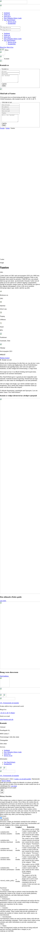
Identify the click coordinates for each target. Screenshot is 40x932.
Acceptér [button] (13, 788)
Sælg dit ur (7, 16)
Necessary (5, 818)
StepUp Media (6, 781)
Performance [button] (4, 897)
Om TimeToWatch (9, 20)
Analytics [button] (3, 906)
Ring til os (3, 47)
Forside (2, 128)
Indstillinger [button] (3, 788)
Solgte (8, 128)
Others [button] (2, 924)
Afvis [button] (9, 788)
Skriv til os (10, 47)
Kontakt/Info (12, 23)
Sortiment (7, 13)
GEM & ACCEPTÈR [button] (6, 931)
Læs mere (3, 601)
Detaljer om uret (7, 360)
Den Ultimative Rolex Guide (13, 18)
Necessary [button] (3, 816)
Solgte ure (7, 14)
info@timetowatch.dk (6, 719)
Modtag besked (4, 358)
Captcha (4, 84)
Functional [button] (3, 888)
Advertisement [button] (4, 915)
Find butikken (4, 676)
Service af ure (12, 21)
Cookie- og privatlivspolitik (22, 779)
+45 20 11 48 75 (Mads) (7, 713)
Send (3, 85)
